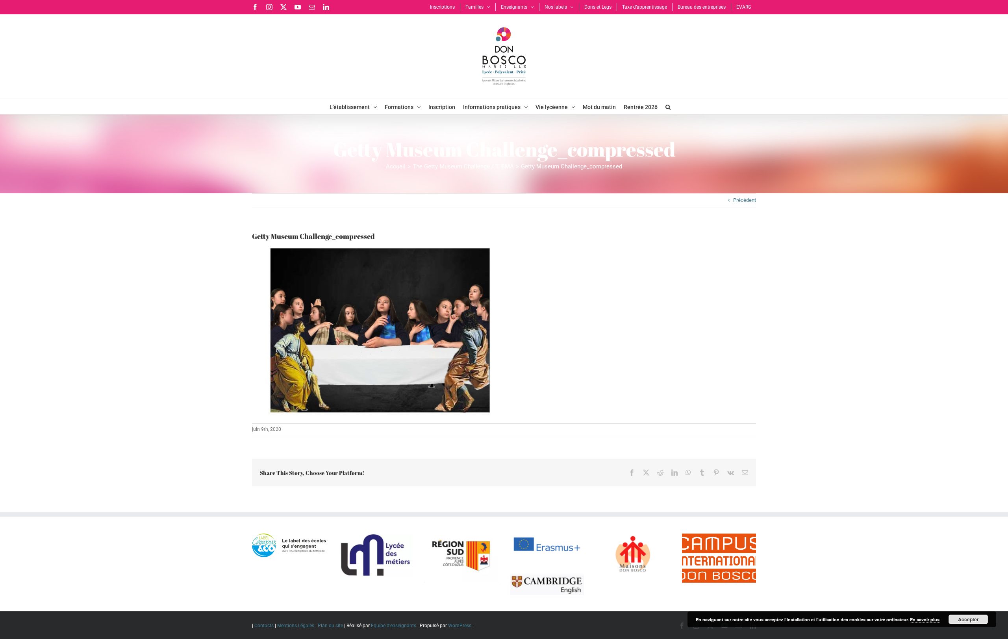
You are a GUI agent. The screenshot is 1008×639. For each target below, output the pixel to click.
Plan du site (330, 625)
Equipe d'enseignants (393, 625)
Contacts (264, 625)
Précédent (744, 200)
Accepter (968, 619)
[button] (668, 106)
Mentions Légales (295, 625)
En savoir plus (924, 619)
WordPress (459, 625)
